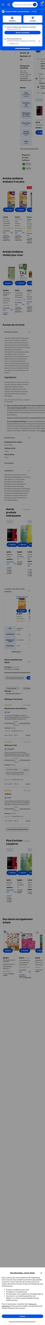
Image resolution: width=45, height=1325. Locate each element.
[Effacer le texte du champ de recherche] (32, 4)
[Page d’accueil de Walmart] (8, 4)
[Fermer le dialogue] (41, 1273)
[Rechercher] (34, 4)
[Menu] (3, 4)
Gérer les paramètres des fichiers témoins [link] (22, 1321)
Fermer (22, 1316)
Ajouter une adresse (22, 32)
